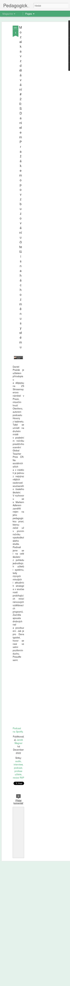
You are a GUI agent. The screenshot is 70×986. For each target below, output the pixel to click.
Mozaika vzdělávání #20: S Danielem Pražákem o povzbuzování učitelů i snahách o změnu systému (20, 187)
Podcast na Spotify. (18, 730)
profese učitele (18, 772)
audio (18, 761)
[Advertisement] (42, 77)
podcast (18, 767)
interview (18, 764)
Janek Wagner (18, 741)
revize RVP (18, 777)
